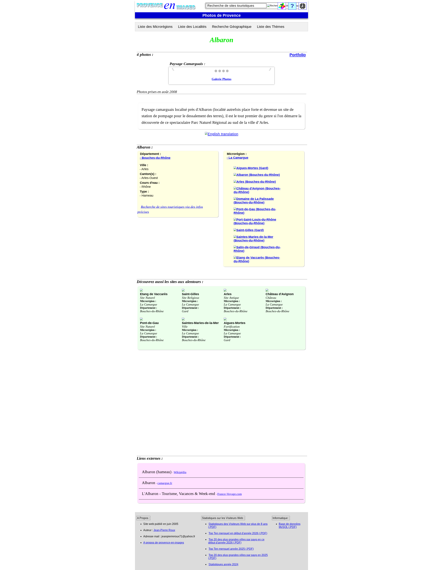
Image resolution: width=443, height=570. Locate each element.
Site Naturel (147, 297)
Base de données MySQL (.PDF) (289, 525)
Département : (148, 307)
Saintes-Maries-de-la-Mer (200, 323)
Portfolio (298, 55)
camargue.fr (164, 483)
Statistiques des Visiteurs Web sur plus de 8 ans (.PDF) (238, 525)
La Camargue (148, 304)
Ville (185, 326)
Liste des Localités (192, 27)
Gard (185, 311)
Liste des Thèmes (270, 27)
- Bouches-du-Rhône (155, 158)
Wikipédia (180, 472)
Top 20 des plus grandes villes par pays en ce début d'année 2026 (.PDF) (236, 541)
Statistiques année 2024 (223, 564)
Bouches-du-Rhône (152, 311)
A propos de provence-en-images (163, 542)
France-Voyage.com (229, 494)
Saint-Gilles (190, 294)
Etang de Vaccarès (154, 294)
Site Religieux (190, 297)
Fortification (232, 326)
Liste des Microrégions (155, 27)
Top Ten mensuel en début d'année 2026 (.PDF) (238, 533)
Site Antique (231, 297)
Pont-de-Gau (149, 323)
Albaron (149, 482)
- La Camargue (237, 157)
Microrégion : (148, 301)
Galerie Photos (221, 79)
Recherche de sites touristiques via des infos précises (170, 209)
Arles (228, 294)
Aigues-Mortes (234, 323)
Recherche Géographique (231, 27)
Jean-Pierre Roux (164, 530)
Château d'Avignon (280, 294)
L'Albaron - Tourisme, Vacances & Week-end (179, 493)
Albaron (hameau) (157, 472)
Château (271, 297)
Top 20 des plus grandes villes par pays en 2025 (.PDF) (238, 557)
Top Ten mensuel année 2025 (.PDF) (231, 548)
